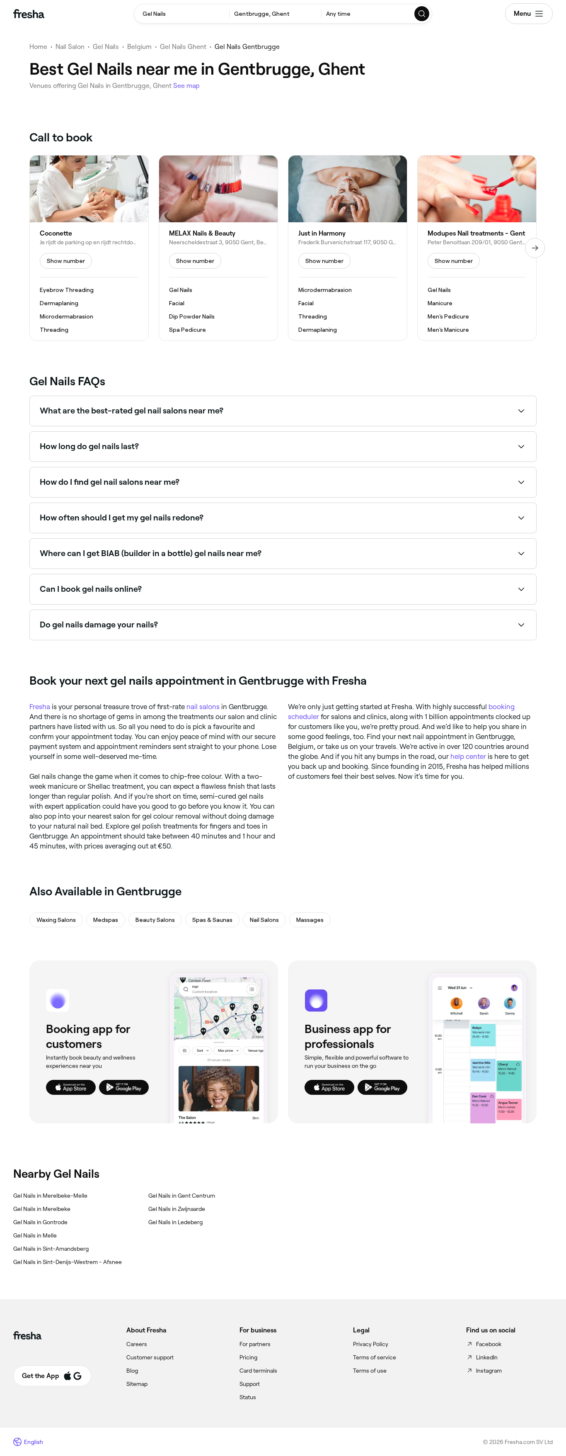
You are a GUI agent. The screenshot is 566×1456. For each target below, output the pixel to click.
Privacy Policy (370, 1344)
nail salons (203, 706)
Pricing (248, 1357)
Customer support (150, 1357)
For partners (255, 1344)
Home (38, 46)
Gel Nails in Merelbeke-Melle (50, 1195)
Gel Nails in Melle (35, 1235)
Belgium (139, 46)
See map (186, 85)
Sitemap (137, 1384)
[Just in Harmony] (347, 248)
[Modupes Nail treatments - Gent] (477, 248)
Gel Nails (106, 46)
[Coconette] (89, 248)
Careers (136, 1344)
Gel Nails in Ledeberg (175, 1222)
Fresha (39, 706)
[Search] (422, 13)
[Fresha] (28, 14)
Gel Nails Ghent (183, 46)
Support (249, 1384)
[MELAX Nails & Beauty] (218, 248)
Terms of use (370, 1370)
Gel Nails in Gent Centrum (181, 1195)
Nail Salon (70, 46)
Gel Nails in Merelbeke (41, 1209)
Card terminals (258, 1370)
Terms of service (374, 1357)
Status (247, 1397)
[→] (535, 248)
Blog (132, 1370)
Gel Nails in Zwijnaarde (176, 1209)
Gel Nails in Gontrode (40, 1222)
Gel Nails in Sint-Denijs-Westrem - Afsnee (67, 1262)
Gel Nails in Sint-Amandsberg (51, 1248)
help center (468, 756)
